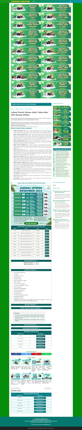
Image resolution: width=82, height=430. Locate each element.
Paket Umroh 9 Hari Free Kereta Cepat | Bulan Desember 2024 (26, 367)
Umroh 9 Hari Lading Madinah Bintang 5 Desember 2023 (16, 367)
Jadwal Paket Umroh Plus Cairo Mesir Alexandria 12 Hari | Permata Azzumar (62, 221)
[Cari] (70, 1)
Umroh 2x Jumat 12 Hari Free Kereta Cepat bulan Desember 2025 (16, 382)
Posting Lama (48, 388)
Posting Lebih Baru (15, 388)
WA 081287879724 (41, 423)
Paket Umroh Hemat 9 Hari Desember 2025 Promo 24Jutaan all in (36, 381)
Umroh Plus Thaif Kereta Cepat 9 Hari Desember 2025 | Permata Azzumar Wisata (29, 317)
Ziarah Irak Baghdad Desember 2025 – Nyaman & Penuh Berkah (26, 382)
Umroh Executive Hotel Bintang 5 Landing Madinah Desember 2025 (29, 315)
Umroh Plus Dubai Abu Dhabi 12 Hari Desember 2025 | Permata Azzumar (29, 320)
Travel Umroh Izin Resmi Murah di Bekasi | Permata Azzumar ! (43, 428)
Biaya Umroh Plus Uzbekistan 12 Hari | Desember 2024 (47, 381)
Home (34, 1)
